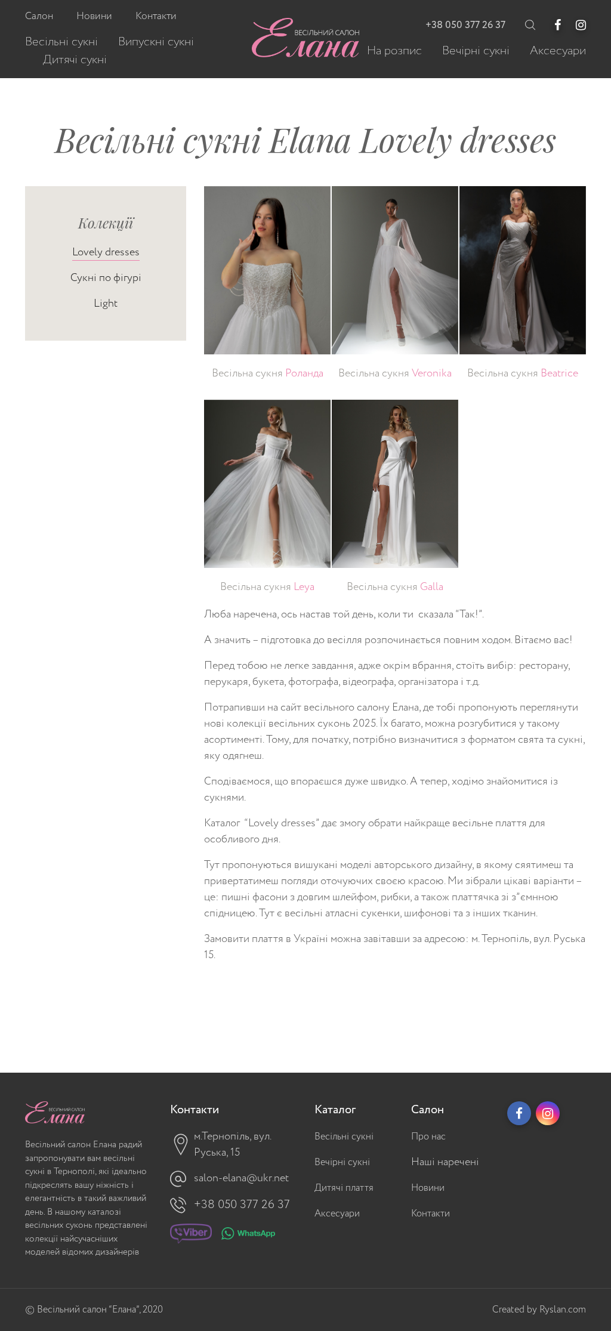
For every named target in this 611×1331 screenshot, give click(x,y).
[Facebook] (557, 25)
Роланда (267, 373)
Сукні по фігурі (105, 278)
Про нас (428, 1137)
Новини (428, 1188)
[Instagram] (581, 25)
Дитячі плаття (344, 1188)
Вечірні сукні (342, 1162)
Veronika (395, 373)
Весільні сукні (344, 1137)
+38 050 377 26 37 (465, 25)
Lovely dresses (106, 252)
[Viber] (191, 1236)
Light (106, 303)
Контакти (430, 1214)
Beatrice (522, 373)
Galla (395, 587)
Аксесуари (337, 1214)
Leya (267, 587)
